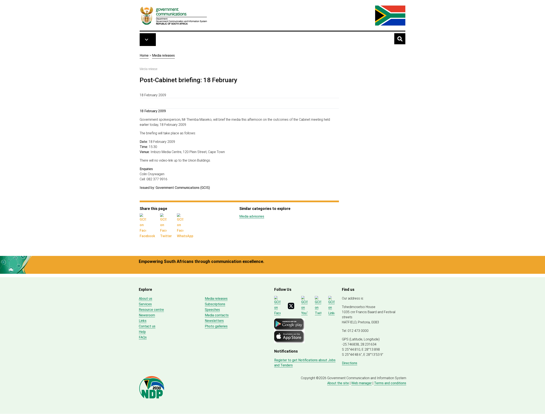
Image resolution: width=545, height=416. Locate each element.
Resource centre (151, 310)
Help (142, 332)
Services (145, 304)
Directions (349, 363)
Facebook (147, 236)
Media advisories (251, 216)
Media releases (163, 55)
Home (144, 55)
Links (142, 321)
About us (145, 299)
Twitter (166, 236)
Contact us (147, 326)
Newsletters (214, 321)
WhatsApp (185, 236)
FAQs (143, 337)
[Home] (174, 16)
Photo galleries (216, 326)
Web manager (361, 383)
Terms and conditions (390, 383)
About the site (338, 383)
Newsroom (147, 315)
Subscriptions (215, 304)
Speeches (212, 310)
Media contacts (217, 315)
